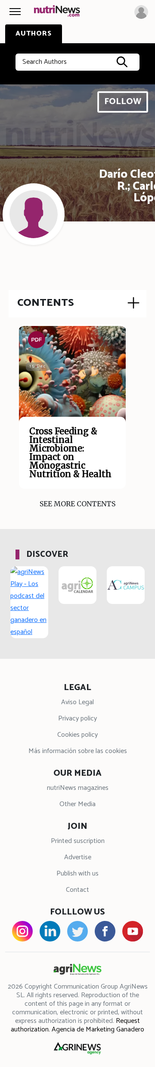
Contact (77, 890)
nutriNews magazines (77, 788)
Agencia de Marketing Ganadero (98, 1029)
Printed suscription (78, 841)
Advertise (77, 857)
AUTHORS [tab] (34, 33)
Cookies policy (77, 735)
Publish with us (77, 873)
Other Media (77, 804)
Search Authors (44, 62)
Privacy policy (77, 718)
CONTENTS (45, 302)
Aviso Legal (77, 702)
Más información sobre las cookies (77, 751)
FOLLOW (122, 102)
